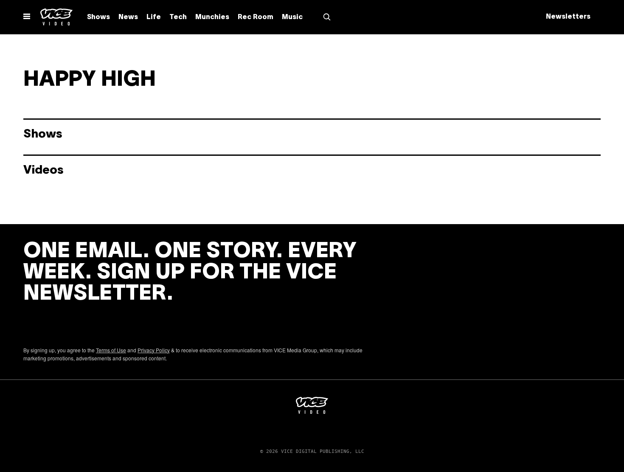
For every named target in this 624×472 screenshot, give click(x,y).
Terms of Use (111, 350)
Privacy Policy (154, 350)
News (128, 17)
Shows (98, 17)
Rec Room (255, 17)
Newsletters (568, 17)
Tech (178, 17)
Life (153, 17)
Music (292, 17)
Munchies (212, 17)
